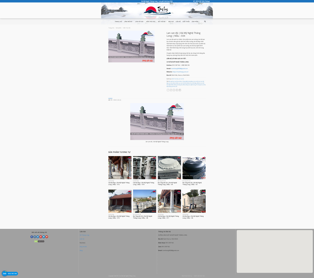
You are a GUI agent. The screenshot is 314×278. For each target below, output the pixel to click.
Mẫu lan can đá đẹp (191, 83)
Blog (81, 250)
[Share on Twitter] (171, 90)
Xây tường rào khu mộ (172, 86)
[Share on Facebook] (168, 90)
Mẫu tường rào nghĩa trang (189, 84)
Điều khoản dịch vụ (187, 276)
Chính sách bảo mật (199, 276)
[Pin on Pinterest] (177, 90)
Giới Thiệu (186, 21)
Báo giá (171, 21)
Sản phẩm (195, 21)
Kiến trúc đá (150, 21)
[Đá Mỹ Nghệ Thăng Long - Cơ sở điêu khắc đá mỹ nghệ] (157, 10)
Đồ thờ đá (161, 21)
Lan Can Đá (181, 79)
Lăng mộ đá (128, 21)
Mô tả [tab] (110, 100)
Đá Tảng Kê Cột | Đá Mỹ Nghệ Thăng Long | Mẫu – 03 (192, 183)
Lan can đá (195, 81)
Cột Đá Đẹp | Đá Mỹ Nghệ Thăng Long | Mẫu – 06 (193, 217)
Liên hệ (178, 21)
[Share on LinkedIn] (180, 90)
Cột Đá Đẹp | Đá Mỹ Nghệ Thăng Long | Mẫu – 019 (143, 183)
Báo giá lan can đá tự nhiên (175, 81)
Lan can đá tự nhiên (173, 83)
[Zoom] (110, 60)
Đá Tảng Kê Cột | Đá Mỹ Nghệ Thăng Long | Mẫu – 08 (142, 217)
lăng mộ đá (83, 247)
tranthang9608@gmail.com (179, 68)
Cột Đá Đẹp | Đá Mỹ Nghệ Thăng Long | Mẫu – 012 (118, 183)
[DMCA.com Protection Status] (39, 241)
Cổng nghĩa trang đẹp (187, 81)
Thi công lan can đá (200, 84)
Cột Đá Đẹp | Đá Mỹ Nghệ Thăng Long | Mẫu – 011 (168, 217)
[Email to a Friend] (174, 90)
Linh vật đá (139, 21)
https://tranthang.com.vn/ (180, 72)
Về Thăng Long (84, 235)
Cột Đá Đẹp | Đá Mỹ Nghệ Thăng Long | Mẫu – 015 (118, 217)
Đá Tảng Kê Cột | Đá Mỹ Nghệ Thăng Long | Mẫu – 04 (167, 183)
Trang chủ (118, 21)
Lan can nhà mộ (183, 83)
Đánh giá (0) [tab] (117, 100)
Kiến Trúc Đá (126, 28)
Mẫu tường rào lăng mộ (176, 84)
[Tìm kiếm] (205, 21)
